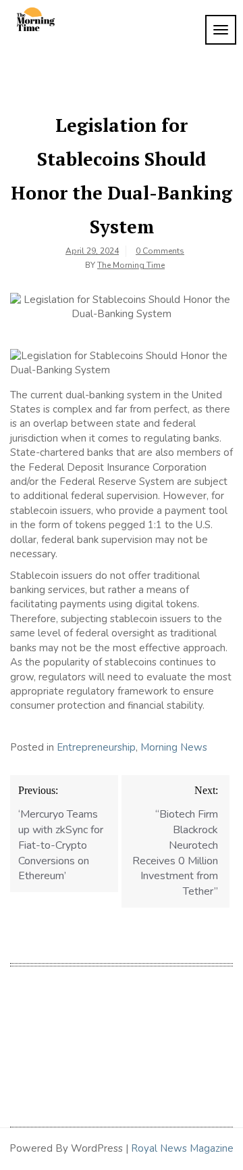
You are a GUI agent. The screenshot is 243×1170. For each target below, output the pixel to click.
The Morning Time (131, 265)
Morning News (173, 747)
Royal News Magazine (182, 1148)
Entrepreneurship (96, 747)
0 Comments (160, 250)
